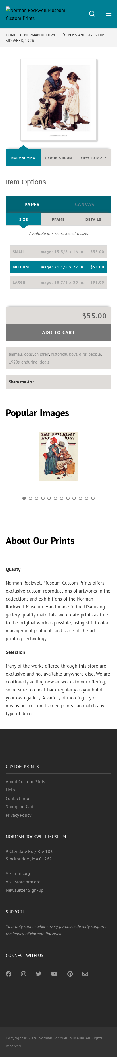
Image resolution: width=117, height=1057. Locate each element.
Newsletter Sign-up (24, 890)
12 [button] (93, 498)
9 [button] (74, 498)
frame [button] (58, 219)
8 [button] (68, 498)
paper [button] (32, 204)
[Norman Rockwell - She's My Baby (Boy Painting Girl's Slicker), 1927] (58, 456)
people (94, 354)
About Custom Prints (25, 781)
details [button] (93, 219)
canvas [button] (85, 204)
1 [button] (24, 498)
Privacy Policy (18, 815)
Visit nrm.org (18, 873)
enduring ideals (35, 362)
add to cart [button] (58, 332)
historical (59, 354)
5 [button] (49, 498)
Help (10, 790)
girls (83, 354)
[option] (58, 458)
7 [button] (61, 498)
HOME (11, 34)
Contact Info (17, 798)
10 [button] (80, 498)
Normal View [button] (23, 157)
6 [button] (55, 498)
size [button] (23, 219)
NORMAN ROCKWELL (42, 34)
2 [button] (30, 498)
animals (15, 354)
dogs (28, 354)
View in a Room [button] (58, 157)
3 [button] (36, 498)
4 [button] (43, 498)
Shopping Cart (20, 806)
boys (73, 354)
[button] (58, 251)
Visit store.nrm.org (23, 882)
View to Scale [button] (93, 157)
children (41, 354)
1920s (14, 362)
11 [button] (86, 498)
